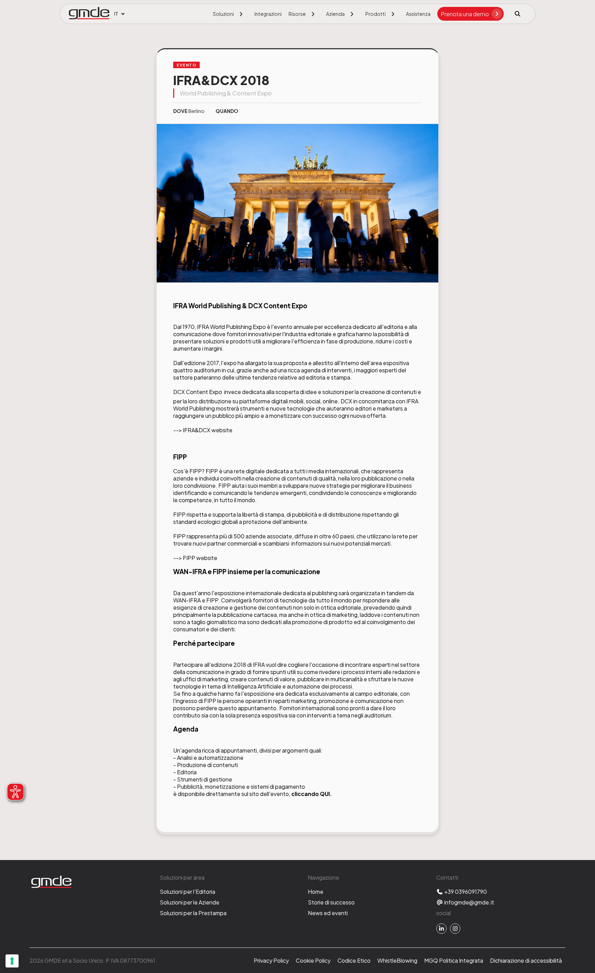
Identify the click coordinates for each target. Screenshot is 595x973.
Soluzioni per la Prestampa (193, 913)
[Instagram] (455, 928)
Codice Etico (353, 960)
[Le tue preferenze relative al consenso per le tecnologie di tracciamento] (12, 960)
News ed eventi (328, 913)
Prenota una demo (465, 14)
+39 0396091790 (465, 891)
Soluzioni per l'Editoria (187, 891)
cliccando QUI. (311, 793)
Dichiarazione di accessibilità (526, 960)
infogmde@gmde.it (468, 902)
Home (315, 891)
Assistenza (418, 14)
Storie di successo (331, 902)
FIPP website (200, 557)
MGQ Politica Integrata (453, 960)
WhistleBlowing (397, 960)
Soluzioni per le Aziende (189, 902)
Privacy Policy (271, 960)
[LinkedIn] (441, 928)
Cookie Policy (313, 960)
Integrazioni (268, 14)
